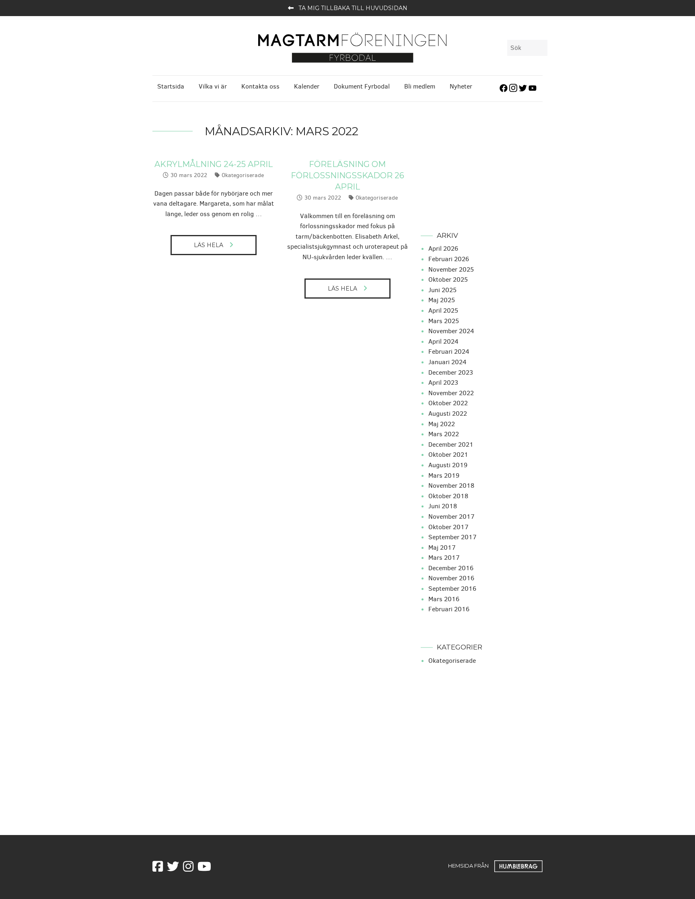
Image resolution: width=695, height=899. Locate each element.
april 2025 (443, 310)
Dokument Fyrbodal (362, 86)
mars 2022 (443, 434)
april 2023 (443, 382)
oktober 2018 (448, 496)
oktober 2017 (448, 527)
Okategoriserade (243, 175)
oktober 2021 (448, 454)
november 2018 (451, 485)
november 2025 (451, 269)
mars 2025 (443, 321)
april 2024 (443, 341)
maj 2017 (442, 547)
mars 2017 (444, 557)
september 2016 (452, 588)
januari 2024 (447, 362)
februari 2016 (448, 609)
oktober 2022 (448, 403)
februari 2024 (448, 351)
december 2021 (450, 444)
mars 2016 (443, 599)
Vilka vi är (213, 86)
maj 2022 (441, 424)
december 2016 (450, 568)
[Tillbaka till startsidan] (352, 47)
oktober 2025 (448, 279)
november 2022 (451, 393)
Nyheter (461, 86)
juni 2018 (442, 506)
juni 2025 (442, 290)
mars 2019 (443, 475)
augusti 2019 (447, 465)
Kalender (306, 86)
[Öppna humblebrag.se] (518, 865)
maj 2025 (441, 300)
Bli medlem (419, 86)
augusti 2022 (447, 413)
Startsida (170, 86)
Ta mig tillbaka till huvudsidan (352, 8)
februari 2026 (448, 259)
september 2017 (452, 537)
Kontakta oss (260, 86)
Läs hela (208, 245)
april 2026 (443, 248)
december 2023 (450, 372)
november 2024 (451, 331)
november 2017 (451, 516)
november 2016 (451, 578)
